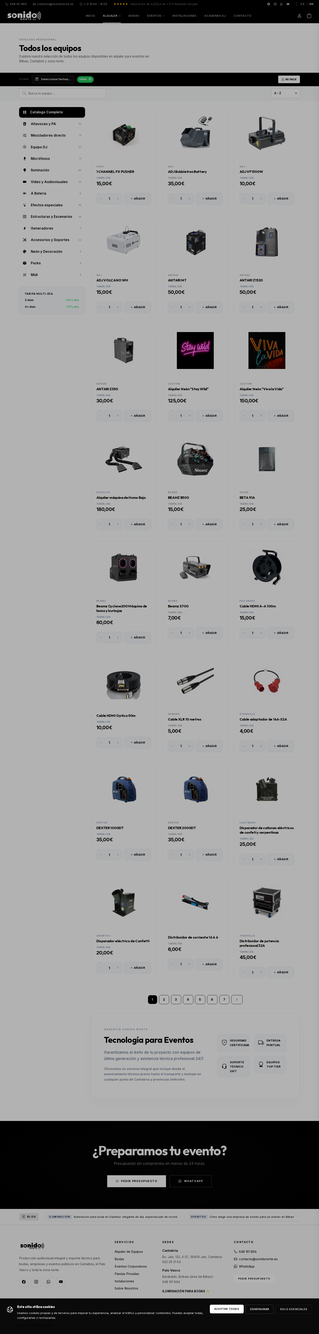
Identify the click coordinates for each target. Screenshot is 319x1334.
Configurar (259, 1309)
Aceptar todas (226, 1309)
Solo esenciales (293, 1309)
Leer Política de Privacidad (34, 1325)
